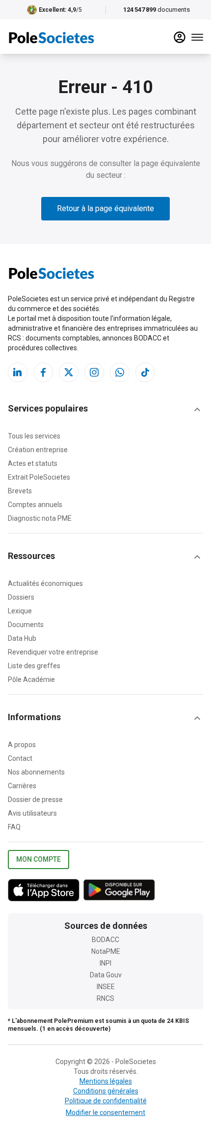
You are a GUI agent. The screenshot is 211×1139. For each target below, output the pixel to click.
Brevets (20, 491)
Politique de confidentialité (106, 1101)
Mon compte (38, 859)
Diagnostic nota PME (40, 518)
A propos (22, 745)
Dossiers (21, 597)
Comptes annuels (35, 505)
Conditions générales (105, 1091)
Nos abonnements (36, 772)
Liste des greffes (34, 666)
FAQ (14, 827)
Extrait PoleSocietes (39, 477)
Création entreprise (38, 450)
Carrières (22, 786)
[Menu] (197, 37)
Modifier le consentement (105, 1112)
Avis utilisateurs (32, 813)
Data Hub (22, 638)
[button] (105, 409)
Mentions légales (105, 1081)
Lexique (20, 611)
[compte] (179, 37)
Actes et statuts (32, 463)
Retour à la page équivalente (105, 208)
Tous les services (34, 436)
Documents (26, 625)
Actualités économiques (45, 583)
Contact (20, 758)
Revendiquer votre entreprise (53, 652)
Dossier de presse (35, 799)
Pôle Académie (31, 679)
